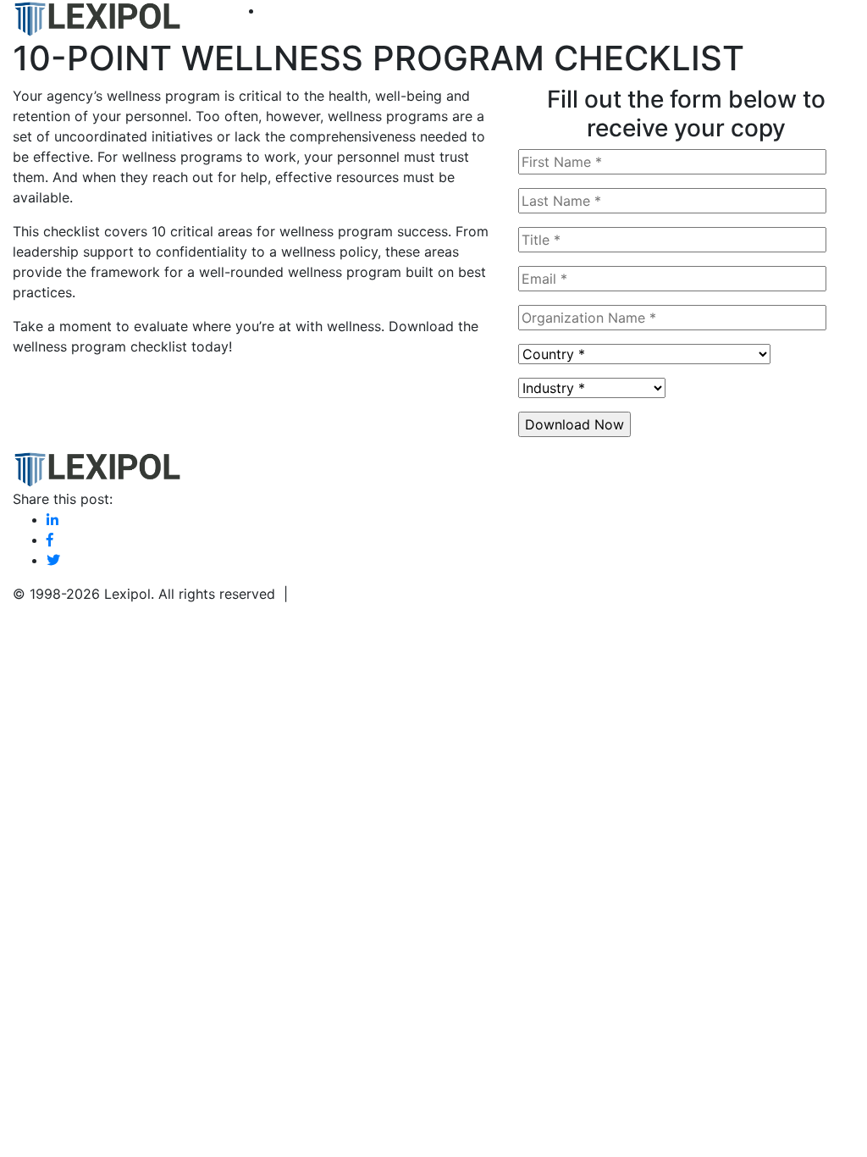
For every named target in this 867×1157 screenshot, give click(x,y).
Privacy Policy (341, 593)
